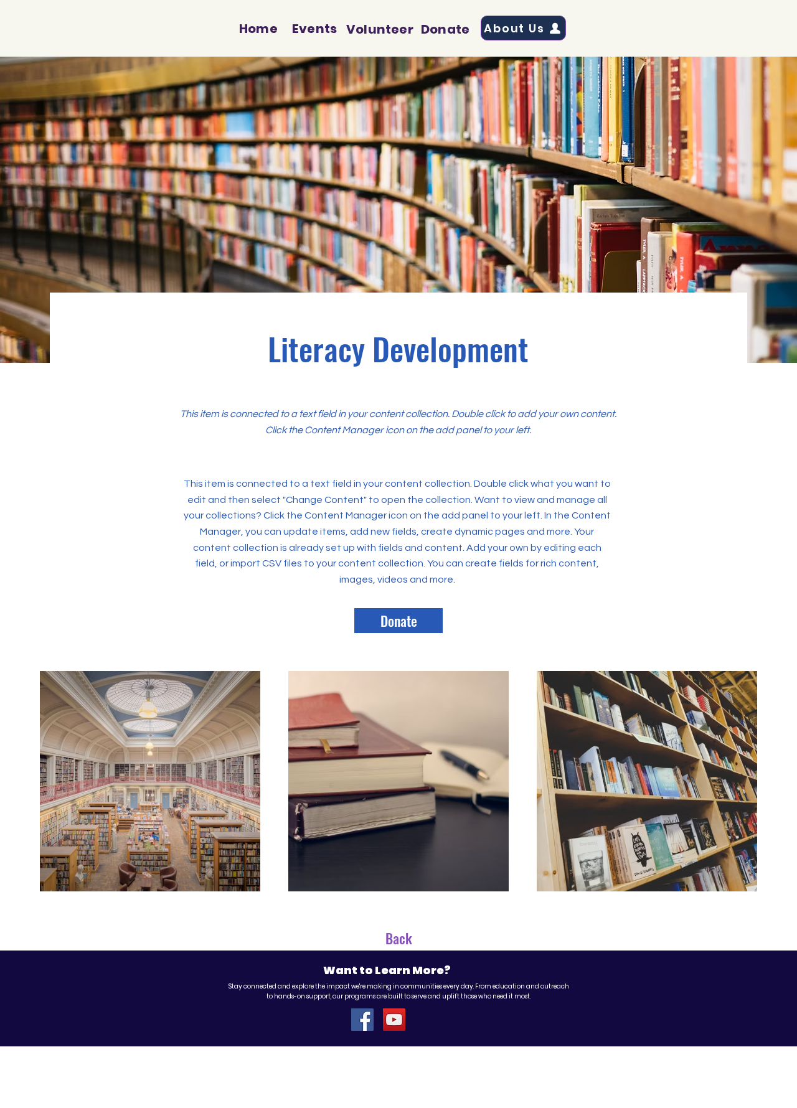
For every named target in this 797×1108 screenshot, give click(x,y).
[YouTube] (394, 1019)
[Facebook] (362, 1019)
